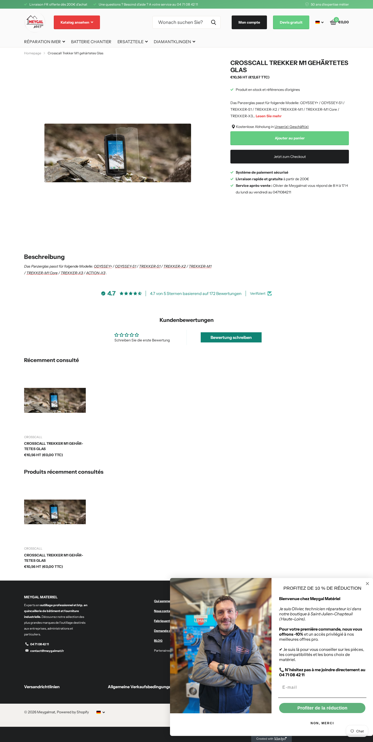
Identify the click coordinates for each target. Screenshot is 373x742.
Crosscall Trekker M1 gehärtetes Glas (53, 446)
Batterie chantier (91, 41)
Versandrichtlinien (42, 686)
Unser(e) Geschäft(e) (292, 126)
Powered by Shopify (73, 712)
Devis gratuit (291, 22)
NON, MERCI (322, 723)
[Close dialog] (367, 584)
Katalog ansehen (75, 22)
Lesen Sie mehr (269, 116)
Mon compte (249, 22)
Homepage (32, 53)
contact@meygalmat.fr (47, 651)
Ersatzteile (130, 41)
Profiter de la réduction (322, 708)
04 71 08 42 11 (39, 644)
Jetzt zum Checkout (290, 156)
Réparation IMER (42, 41)
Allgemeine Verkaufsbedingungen (141, 686)
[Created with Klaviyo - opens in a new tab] (271, 739)
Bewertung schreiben (231, 337)
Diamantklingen (172, 41)
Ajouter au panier (290, 138)
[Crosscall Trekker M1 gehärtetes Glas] (55, 400)
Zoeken (214, 22)
